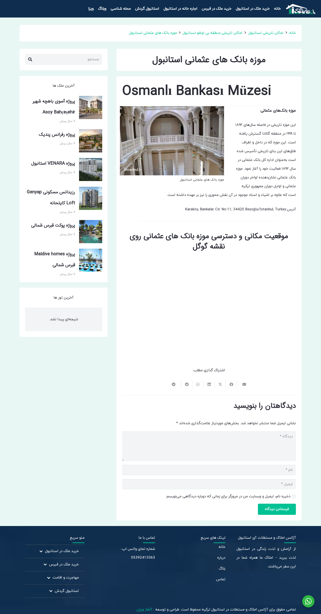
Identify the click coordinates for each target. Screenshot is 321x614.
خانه (292, 33)
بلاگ (222, 568)
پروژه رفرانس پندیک (57, 134)
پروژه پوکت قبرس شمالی (53, 225)
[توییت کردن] (220, 384)
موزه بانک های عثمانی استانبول (153, 33)
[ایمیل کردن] (242, 384)
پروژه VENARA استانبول (53, 163)
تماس (220, 579)
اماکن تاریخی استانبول (265, 33)
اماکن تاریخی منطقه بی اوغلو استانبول (212, 33)
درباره (221, 557)
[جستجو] (30, 59)
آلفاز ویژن (144, 609)
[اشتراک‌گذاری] (231, 384)
